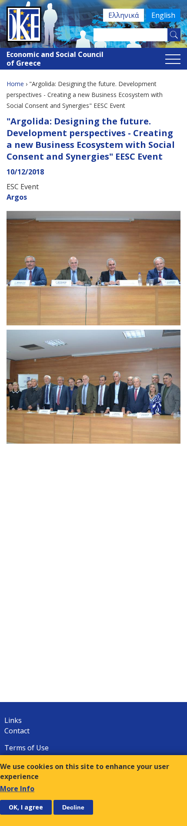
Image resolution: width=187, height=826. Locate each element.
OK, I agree (26, 807)
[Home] (93, 24)
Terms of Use (26, 747)
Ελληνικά (123, 15)
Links (13, 720)
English (163, 15)
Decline (73, 807)
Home (15, 84)
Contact (17, 731)
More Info (17, 788)
